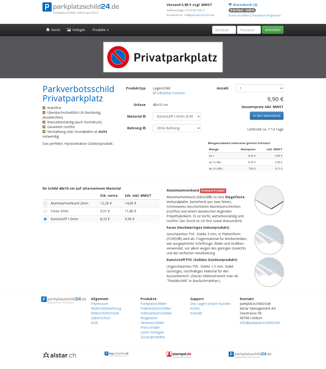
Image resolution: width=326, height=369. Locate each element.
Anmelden (272, 29)
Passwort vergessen (266, 15)
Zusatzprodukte (153, 337)
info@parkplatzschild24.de (199, 15)
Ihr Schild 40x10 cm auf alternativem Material (81, 188)
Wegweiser (149, 318)
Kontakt (196, 313)
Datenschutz (100, 318)
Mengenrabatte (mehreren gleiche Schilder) (239, 143)
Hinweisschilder (152, 322)
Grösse (140, 104)
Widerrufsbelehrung (106, 308)
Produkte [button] (99, 29)
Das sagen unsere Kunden (210, 303)
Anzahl (222, 88)
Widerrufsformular (105, 313)
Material (135, 116)
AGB (94, 322)
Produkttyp (136, 88)
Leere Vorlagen (152, 332)
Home (54, 29)
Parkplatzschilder (154, 303)
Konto (195, 308)
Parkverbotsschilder (156, 308)
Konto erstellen (239, 15)
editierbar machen (170, 93)
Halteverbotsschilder (156, 313)
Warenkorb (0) (245, 4)
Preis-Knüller (150, 327)
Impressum (99, 303)
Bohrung (135, 128)
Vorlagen (78, 29)
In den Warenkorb (266, 115)
